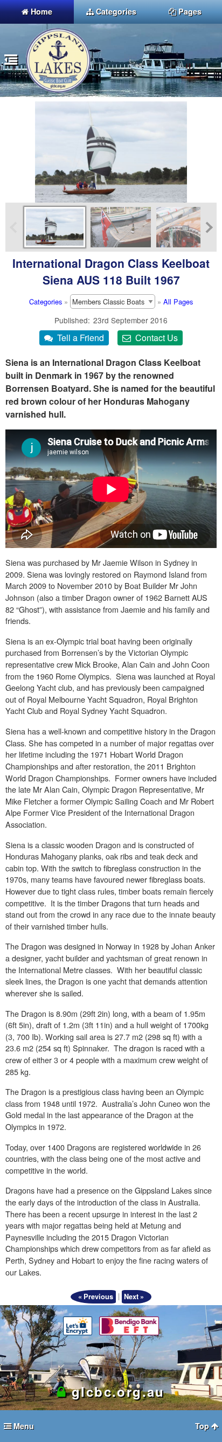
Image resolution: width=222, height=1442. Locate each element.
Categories (45, 301)
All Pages (178, 301)
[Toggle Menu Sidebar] (10, 61)
